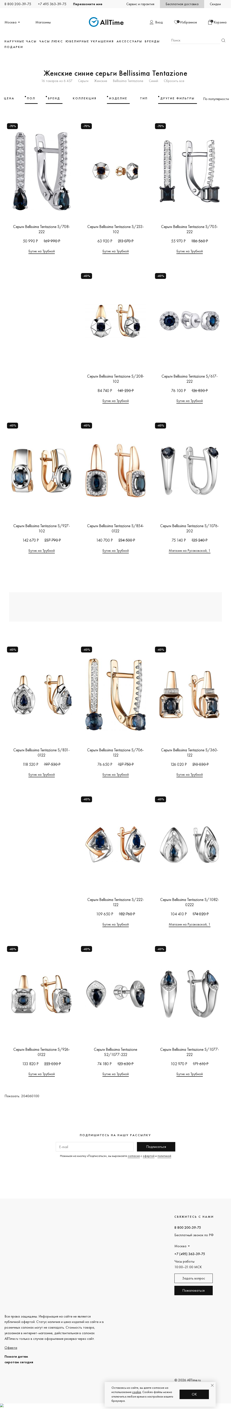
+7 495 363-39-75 (52, 4)
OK (194, 1394)
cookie (136, 1392)
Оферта (11, 1347)
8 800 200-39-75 (18, 4)
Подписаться (156, 1146)
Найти (223, 40)
